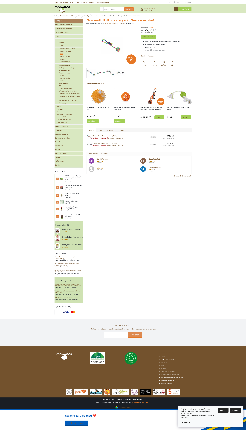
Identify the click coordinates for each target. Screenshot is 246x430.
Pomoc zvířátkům (61, 153)
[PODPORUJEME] (69, 392)
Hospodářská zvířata (63, 117)
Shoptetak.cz (145, 402)
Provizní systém (166, 384)
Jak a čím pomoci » (76, 423)
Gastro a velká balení (62, 138)
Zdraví (61, 86)
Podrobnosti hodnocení (111, 24)
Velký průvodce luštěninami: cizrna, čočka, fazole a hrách (67, 291)
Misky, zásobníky (64, 70)
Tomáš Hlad (135, 402)
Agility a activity (65, 62)
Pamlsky (61, 43)
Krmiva (61, 40)
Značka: (127, 24)
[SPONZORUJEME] (107, 392)
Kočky (59, 107)
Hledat (129, 9)
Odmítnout (223, 410)
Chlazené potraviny (62, 134)
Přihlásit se (135, 335)
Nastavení (186, 422)
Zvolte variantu (148, 37)
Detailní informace (147, 56)
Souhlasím (235, 410)
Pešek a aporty (65, 56)
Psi (58, 36)
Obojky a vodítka (64, 65)
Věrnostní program (167, 381)
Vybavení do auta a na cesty (68, 100)
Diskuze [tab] (121, 130)
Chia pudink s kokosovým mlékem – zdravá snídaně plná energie (68, 264)
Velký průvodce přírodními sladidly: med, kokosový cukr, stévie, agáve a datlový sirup (68, 284)
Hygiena (61, 81)
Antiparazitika (63, 83)
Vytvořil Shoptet (124, 407)
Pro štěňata (62, 103)
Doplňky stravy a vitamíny (64, 28)
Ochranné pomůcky (65, 88)
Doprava (77, 2)
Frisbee (62, 59)
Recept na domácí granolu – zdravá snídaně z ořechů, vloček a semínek (68, 271)
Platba (85, 2)
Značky (57, 165)
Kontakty (91, 2)
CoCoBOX (58, 157)
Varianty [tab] (91, 130)
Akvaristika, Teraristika (64, 114)
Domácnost (59, 146)
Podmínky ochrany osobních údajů (172, 378)
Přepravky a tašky (64, 78)
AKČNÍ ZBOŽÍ (59, 161)
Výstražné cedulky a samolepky (69, 94)
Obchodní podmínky (103, 2)
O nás (56, 2)
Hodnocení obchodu (66, 2)
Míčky (62, 54)
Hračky (61, 45)
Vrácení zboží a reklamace (170, 375)
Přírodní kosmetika (61, 126)
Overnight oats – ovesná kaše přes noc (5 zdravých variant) (67, 257)
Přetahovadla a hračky (67, 49)
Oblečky (61, 75)
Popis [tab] (100, 130)
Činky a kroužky (65, 51)
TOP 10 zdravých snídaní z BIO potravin (67, 298)
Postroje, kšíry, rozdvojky (67, 68)
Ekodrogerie (59, 130)
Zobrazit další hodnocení (182, 176)
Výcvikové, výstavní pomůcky (68, 91)
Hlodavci (60, 109)
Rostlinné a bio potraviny (63, 24)
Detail (158, 117)
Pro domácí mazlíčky (62, 32)
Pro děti (57, 150)
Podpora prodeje (62, 122)
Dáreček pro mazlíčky (64, 119)
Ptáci (58, 112)
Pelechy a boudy (64, 73)
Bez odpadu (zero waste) (63, 142)
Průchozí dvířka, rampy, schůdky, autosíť (69, 97)
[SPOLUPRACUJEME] (81, 392)
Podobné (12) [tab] (110, 130)
